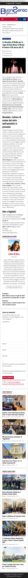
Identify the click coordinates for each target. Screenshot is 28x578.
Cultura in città (6, 38)
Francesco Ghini (7, 416)
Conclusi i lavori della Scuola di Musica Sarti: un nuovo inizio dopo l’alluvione (13, 414)
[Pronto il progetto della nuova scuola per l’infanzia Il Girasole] (14, 554)
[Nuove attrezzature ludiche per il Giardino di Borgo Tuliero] (14, 482)
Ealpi (5, 465)
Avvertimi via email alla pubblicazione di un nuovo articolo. (14, 372)
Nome (4, 344)
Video (24, 19)
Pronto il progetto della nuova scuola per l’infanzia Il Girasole (13, 565)
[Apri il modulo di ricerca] (16, 19)
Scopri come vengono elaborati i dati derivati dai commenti (13, 383)
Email (4, 350)
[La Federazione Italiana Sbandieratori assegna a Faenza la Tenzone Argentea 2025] (14, 528)
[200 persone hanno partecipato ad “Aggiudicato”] (14, 427)
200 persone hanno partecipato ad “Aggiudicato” (12, 438)
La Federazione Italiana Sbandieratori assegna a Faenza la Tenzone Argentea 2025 (13, 540)
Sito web (4, 356)
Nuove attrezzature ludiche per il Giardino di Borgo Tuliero (11, 493)
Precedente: (13, 295)
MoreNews (10, 576)
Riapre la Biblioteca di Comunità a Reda (13, 516)
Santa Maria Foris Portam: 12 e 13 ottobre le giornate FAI (12, 462)
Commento (6, 322)
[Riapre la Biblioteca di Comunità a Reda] (14, 506)
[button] (2, 19)
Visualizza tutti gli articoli (14, 287)
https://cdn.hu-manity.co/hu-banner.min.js (12, 1)
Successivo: (13, 303)
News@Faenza (7, 488)
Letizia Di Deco (7, 51)
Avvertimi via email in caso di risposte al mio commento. (14, 365)
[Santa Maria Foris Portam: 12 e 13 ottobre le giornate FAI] (14, 451)
